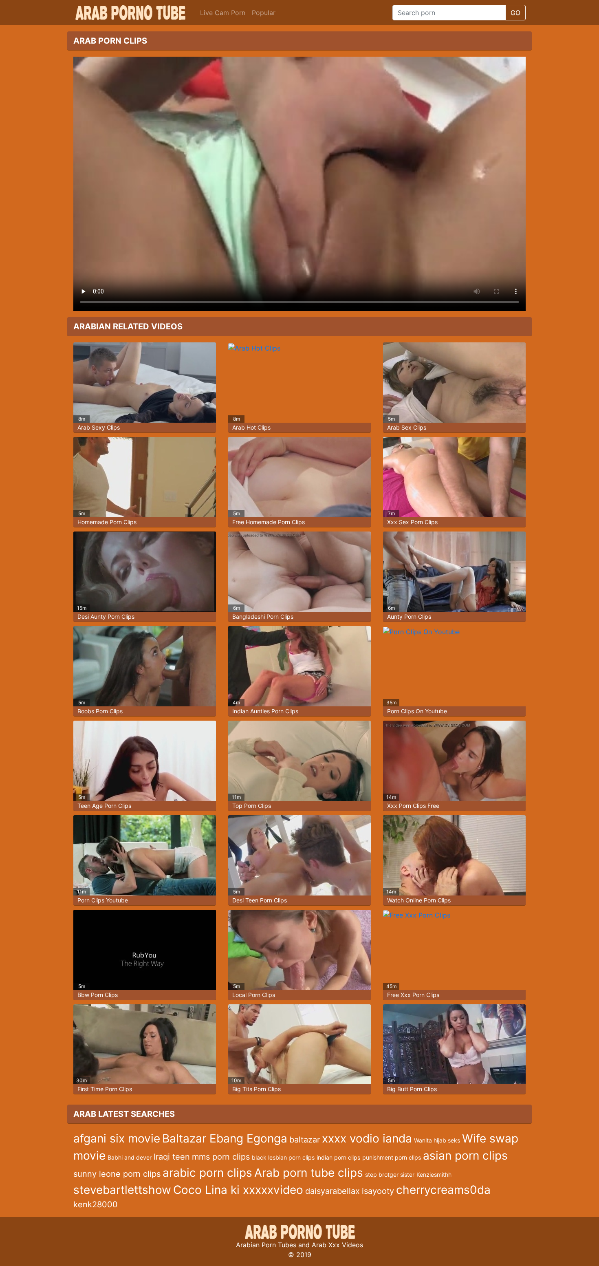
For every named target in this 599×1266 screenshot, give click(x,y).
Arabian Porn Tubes (266, 1245)
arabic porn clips (207, 1173)
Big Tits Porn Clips (256, 1088)
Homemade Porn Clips (107, 521)
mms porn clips (221, 1157)
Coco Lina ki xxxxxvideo (238, 1190)
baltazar (304, 1140)
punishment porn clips (391, 1157)
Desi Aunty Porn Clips (105, 616)
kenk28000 (95, 1204)
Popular (263, 13)
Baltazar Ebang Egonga (224, 1138)
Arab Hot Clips (251, 427)
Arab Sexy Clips (98, 427)
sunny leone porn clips (117, 1174)
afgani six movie (116, 1138)
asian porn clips (465, 1155)
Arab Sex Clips (406, 427)
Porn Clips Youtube (102, 900)
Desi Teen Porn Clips (259, 900)
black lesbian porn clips (283, 1157)
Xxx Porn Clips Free (413, 805)
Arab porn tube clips (308, 1173)
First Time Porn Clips (104, 1088)
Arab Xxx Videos (337, 1245)
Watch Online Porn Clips (419, 900)
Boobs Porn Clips (100, 711)
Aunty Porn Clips (409, 616)
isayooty (378, 1191)
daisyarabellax (332, 1191)
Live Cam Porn (222, 13)
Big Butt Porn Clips (412, 1088)
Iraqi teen (172, 1157)
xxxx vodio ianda (367, 1138)
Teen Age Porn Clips (104, 805)
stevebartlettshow (122, 1190)
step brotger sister (389, 1174)
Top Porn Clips (251, 805)
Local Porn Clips (253, 994)
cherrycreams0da (443, 1190)
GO (515, 13)
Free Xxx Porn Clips (413, 994)
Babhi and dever (130, 1157)
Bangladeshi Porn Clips (262, 616)
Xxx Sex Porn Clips (412, 521)
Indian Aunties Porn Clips (265, 711)
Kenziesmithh (433, 1174)
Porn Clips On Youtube (417, 711)
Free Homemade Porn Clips (268, 521)
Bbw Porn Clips (97, 994)
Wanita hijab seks (437, 1140)
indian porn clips (338, 1157)
